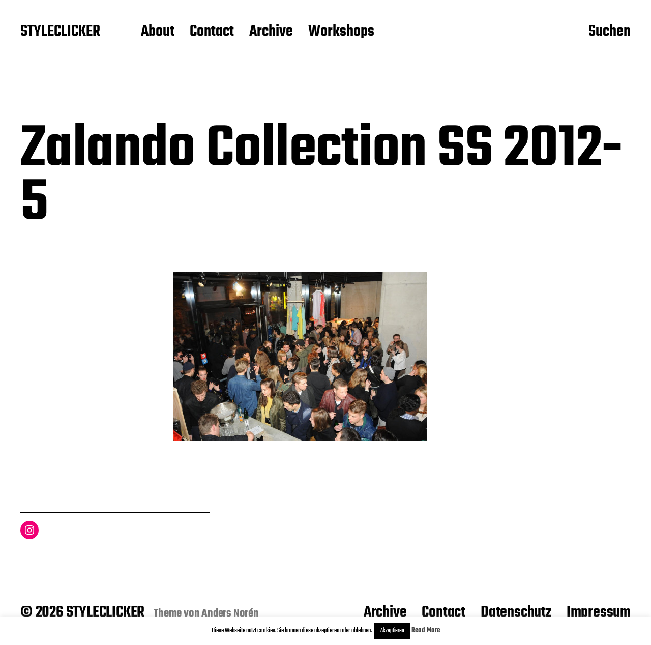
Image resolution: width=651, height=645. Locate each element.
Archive (271, 32)
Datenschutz (516, 612)
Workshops (341, 32)
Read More (425, 630)
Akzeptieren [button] (392, 630)
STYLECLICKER (60, 32)
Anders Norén (230, 613)
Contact (212, 32)
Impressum (599, 612)
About (157, 32)
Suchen (609, 32)
